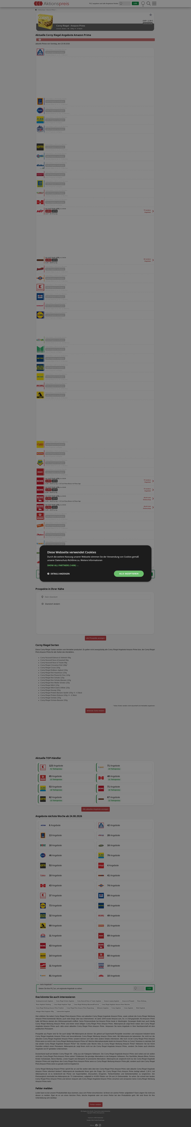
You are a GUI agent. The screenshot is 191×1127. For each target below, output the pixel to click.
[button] (95, 565)
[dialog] (95, 563)
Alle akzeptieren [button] (128, 573)
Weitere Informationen (91, 560)
